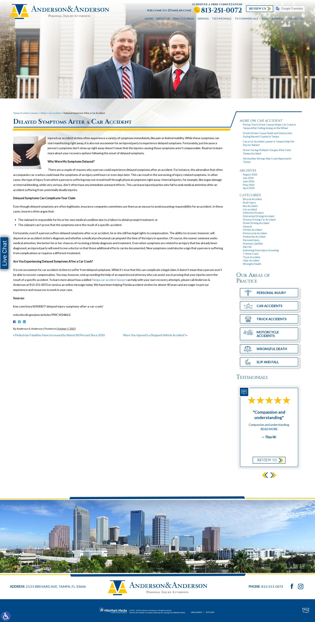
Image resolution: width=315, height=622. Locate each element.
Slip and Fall (268, 362)
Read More (269, 429)
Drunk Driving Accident (256, 222)
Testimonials (221, 18)
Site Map (210, 612)
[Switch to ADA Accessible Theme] (6, 616)
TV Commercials (246, 18)
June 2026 (248, 181)
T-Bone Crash (250, 253)
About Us (163, 18)
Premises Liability (253, 243)
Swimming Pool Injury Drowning (261, 250)
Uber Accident (251, 260)
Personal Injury (251, 240)
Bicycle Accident (252, 198)
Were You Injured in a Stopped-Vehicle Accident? (154, 335)
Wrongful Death (252, 263)
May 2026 (248, 184)
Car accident (250, 209)
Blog (264, 18)
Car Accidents (269, 306)
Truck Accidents (272, 319)
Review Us (257, 9)
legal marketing (154, 612)
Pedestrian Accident (254, 236)
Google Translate (292, 8)
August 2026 (250, 174)
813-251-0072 (221, 10)
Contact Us (295, 18)
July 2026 (248, 177)
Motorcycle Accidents (268, 334)
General (247, 226)
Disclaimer (196, 612)
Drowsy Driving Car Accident (259, 219)
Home (149, 18)
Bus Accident (250, 205)
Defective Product (253, 212)
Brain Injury (249, 202)
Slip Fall (247, 246)
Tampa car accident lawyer (109, 280)
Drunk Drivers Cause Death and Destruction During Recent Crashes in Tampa (267, 134)
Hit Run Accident (252, 229)
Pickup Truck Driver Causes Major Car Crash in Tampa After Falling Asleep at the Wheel (269, 126)
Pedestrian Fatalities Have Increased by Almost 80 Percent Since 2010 (60, 335)
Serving (203, 18)
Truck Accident (251, 257)
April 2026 (249, 188)
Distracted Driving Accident (258, 216)
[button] (265, 475)
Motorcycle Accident (255, 233)
